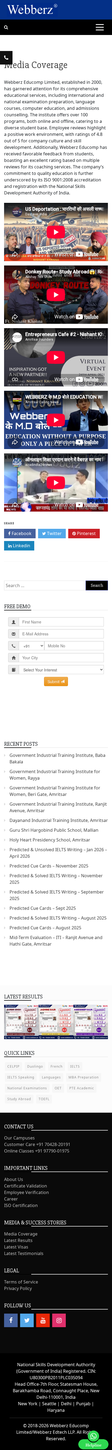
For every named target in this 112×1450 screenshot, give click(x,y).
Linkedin (21, 546)
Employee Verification (26, 1192)
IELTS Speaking (20, 1077)
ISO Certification (21, 1205)
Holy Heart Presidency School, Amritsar (50, 840)
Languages (51, 1077)
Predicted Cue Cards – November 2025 (49, 866)
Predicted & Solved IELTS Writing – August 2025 (58, 918)
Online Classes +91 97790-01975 (36, 1151)
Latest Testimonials (23, 1253)
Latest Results (18, 1240)
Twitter (54, 533)
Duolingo (35, 1066)
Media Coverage (21, 1234)
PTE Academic (81, 1088)
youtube (43, 1320)
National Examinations (27, 1088)
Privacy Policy (18, 1288)
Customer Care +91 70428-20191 (37, 1144)
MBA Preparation (84, 1077)
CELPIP (13, 1066)
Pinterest (86, 533)
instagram (59, 1320)
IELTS (75, 1066)
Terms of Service (21, 1282)
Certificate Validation (25, 1186)
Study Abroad (19, 1099)
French (57, 1066)
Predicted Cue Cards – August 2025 (45, 928)
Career (11, 1199)
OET (58, 1088)
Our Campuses (19, 1138)
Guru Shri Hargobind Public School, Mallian (54, 830)
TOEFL (44, 1099)
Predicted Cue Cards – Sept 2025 (43, 908)
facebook (11, 1320)
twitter (27, 1320)
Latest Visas (16, 1247)
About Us (13, 1179)
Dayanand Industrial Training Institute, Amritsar (59, 820)
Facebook (21, 533)
